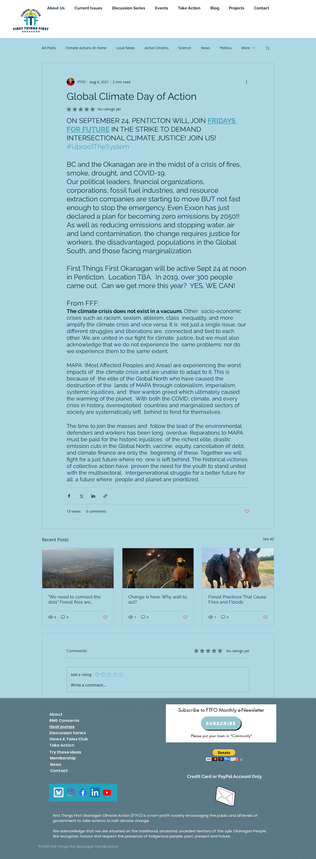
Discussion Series (67, 733)
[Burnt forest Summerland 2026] (78, 568)
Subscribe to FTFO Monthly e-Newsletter (221, 710)
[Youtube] (107, 792)
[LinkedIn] (95, 792)
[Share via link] (105, 496)
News (205, 47)
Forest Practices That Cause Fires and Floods (237, 599)
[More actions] (246, 82)
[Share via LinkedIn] (93, 496)
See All (268, 539)
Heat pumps (62, 727)
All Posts (49, 47)
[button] (267, 48)
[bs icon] (58, 792)
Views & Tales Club (68, 739)
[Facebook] (83, 792)
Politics (226, 47)
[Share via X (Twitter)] (81, 496)
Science (184, 47)
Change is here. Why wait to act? (157, 599)
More (245, 47)
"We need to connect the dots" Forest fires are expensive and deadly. (74, 599)
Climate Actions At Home (86, 47)
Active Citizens (157, 47)
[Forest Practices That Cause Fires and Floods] (238, 568)
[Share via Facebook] (69, 496)
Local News (125, 47)
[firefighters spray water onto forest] (158, 568)
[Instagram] (71, 792)
